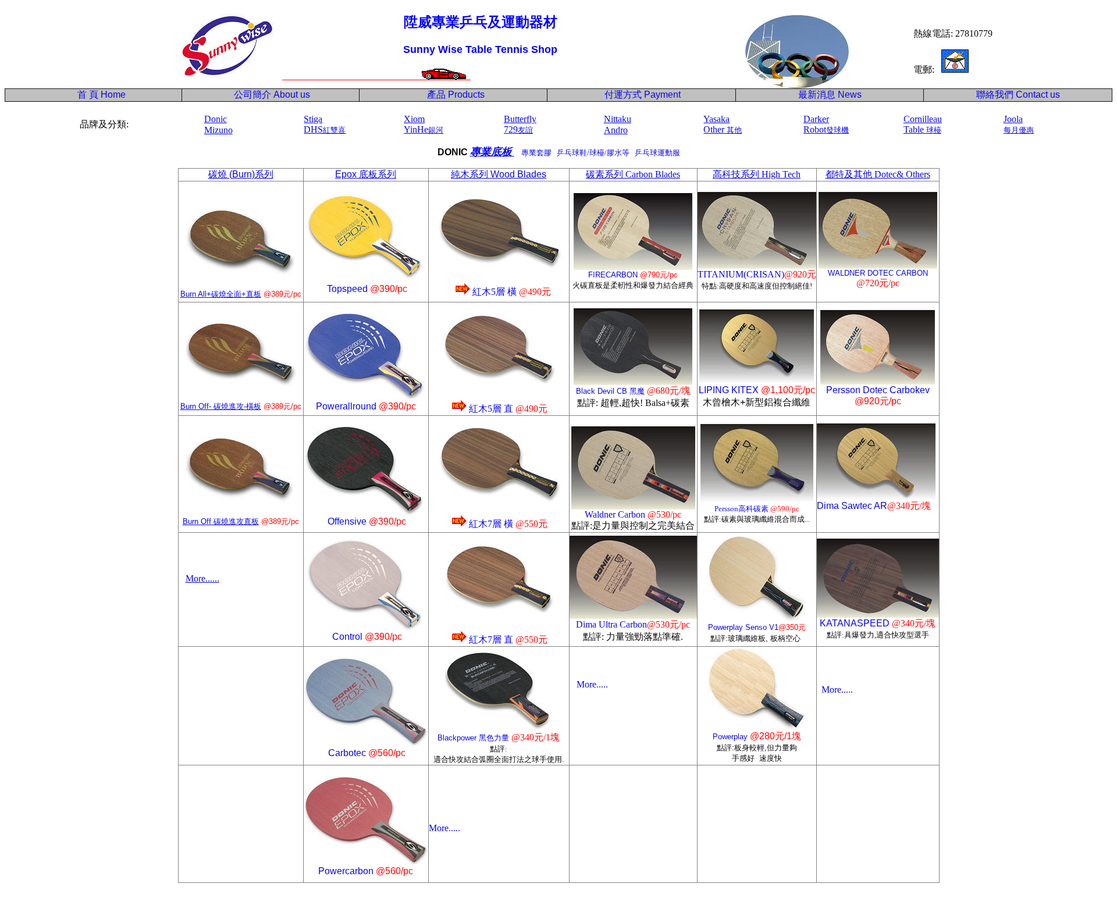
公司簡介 (252, 94)
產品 (456, 94)
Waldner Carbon (615, 514)
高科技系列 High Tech (757, 174)
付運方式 (642, 94)
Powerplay (730, 736)
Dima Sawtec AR (852, 506)
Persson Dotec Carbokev (878, 390)
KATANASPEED (855, 623)
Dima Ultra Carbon (611, 624)
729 (518, 129)
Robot (826, 129)
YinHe (423, 129)
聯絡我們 (994, 94)
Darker (816, 119)
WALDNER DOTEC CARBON (878, 273)
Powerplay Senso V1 (743, 627)
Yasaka (716, 119)
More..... (592, 684)
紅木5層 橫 (494, 292)
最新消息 (830, 94)
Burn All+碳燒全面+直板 (220, 294)
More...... (202, 578)
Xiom (414, 119)
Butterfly (520, 119)
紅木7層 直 (491, 639)
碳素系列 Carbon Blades (633, 174)
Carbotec (347, 753)
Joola (1013, 119)
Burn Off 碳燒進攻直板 (221, 521)
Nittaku (617, 119)
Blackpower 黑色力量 (473, 737)
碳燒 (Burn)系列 (240, 174)
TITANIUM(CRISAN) (741, 274)
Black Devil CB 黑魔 (610, 391)
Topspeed (347, 289)
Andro (616, 130)
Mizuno (218, 130)
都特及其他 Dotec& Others (878, 174)
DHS (325, 129)
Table (922, 129)
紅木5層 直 (491, 409)
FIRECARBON (613, 274)
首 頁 (85, 94)
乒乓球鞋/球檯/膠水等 (595, 152)
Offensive (348, 521)
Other (722, 129)
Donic (215, 119)
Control (347, 637)
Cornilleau (922, 119)
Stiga (313, 119)
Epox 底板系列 (365, 174)
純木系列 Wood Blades (498, 174)
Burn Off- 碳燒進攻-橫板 (220, 406)
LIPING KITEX (729, 390)
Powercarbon (345, 871)
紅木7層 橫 (492, 524)
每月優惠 (1019, 130)
